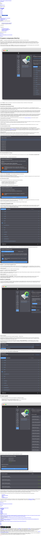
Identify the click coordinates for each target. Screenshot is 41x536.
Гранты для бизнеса (5, 0)
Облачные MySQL (8, 515)
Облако (1, 510)
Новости (1, 0)
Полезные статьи (12, 521)
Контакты (1, 513)
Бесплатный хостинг (13, 517)
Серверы (1, 512)
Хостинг (22, 515)
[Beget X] (20, 522)
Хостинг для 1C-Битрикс (30, 515)
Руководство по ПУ (3, 521)
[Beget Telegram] (20, 524)
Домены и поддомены (5, 495)
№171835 (29, 528)
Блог (6, 521)
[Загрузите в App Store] (2, 527)
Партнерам (9, 0)
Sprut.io (30, 517)
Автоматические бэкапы (5, 28)
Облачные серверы (2, 515)
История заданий (4, 30)
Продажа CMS (8, 517)
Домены (1, 511)
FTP (10, 129)
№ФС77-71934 (5, 529)
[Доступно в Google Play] (8, 527)
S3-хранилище (19, 515)
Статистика (3, 494)
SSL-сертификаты (18, 517)
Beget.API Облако (22, 521)
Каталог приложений (3, 517)
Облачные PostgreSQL (14, 515)
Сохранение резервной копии (6, 29)
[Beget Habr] (20, 525)
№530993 (19, 528)
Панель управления (7, 519)
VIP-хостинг (25, 515)
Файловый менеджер (5, 497)
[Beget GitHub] (20, 523)
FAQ (25, 521)
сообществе (30, 499)
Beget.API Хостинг (17, 521)
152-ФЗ (28, 517)
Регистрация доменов (37, 515)
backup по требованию (28, 117)
